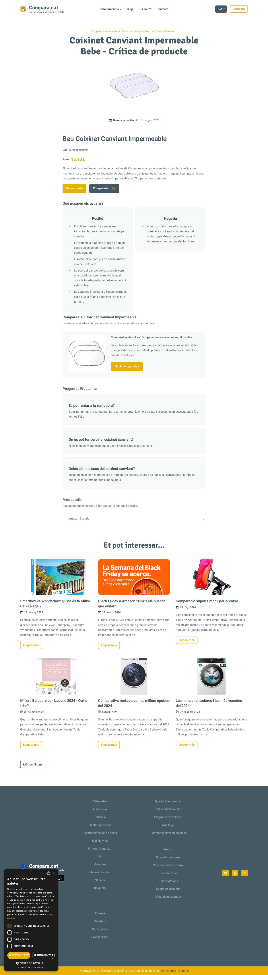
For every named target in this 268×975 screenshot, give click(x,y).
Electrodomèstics (100, 825)
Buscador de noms (168, 857)
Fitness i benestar (99, 848)
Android (171, 970)
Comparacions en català (105, 31)
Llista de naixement (168, 897)
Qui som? (145, 9)
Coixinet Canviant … (165, 31)
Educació (100, 817)
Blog (130, 9)
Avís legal (168, 825)
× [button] (53, 873)
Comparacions (109, 9)
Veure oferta (74, 188)
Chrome (183, 970)
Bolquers (100, 888)
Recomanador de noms (168, 865)
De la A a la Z (168, 873)
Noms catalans (168, 881)
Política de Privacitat (168, 809)
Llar (99, 856)
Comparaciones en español (168, 833)
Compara (239, 9)
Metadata (100, 921)
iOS (162, 970)
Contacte (162, 9)
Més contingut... (33, 764)
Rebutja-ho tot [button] (43, 955)
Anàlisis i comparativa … (136, 31)
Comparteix (100, 188)
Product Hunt (99, 937)
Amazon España (79, 518)
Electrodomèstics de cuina (100, 833)
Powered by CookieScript (31, 967)
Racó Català (100, 929)
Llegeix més (31, 645)
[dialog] (31, 920)
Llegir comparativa (126, 366)
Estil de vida (100, 841)
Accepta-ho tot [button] (19, 955)
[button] (31, 963)
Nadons (100, 880)
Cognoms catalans (168, 889)
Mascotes (100, 864)
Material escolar (99, 872)
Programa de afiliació (168, 817)
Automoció (100, 809)
